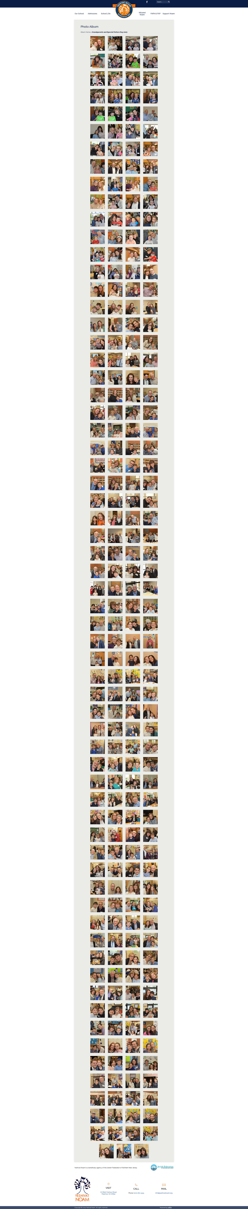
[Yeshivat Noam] (124, 9)
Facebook (147, 2)
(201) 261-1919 (139, 1193)
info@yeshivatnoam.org (163, 1193)
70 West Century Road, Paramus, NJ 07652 (108, 1193)
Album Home (85, 32)
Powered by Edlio (167, 1208)
